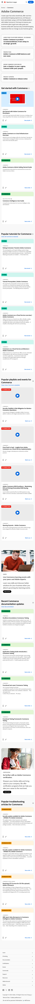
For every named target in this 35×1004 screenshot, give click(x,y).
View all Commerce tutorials (9, 237)
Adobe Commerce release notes (15, 79)
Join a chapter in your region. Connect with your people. (14, 67)
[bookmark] (3, 120)
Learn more (7, 792)
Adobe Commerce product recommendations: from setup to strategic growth (16, 41)
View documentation (7, 607)
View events (7, 591)
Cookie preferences (16, 997)
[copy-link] (6, 120)
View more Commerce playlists (10, 385)
